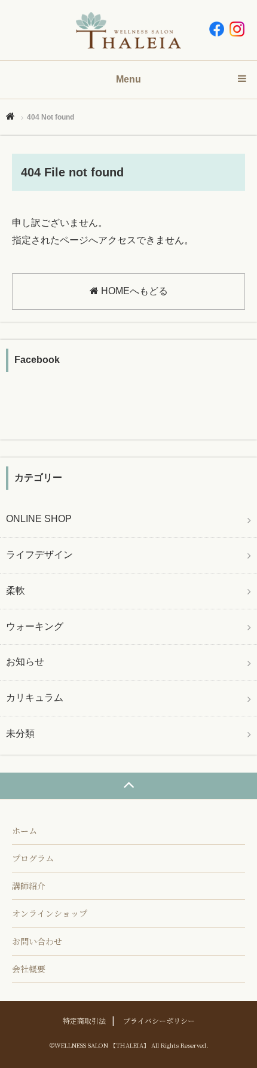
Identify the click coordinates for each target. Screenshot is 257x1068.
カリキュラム (34, 697)
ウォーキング (34, 626)
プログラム (33, 858)
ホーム (24, 831)
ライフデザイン (39, 555)
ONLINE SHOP (39, 519)
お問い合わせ (37, 941)
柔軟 (15, 590)
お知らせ (25, 662)
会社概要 (28, 969)
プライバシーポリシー (159, 1020)
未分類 (20, 733)
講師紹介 (28, 886)
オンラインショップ (49, 913)
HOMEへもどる (133, 291)
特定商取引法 (84, 1020)
